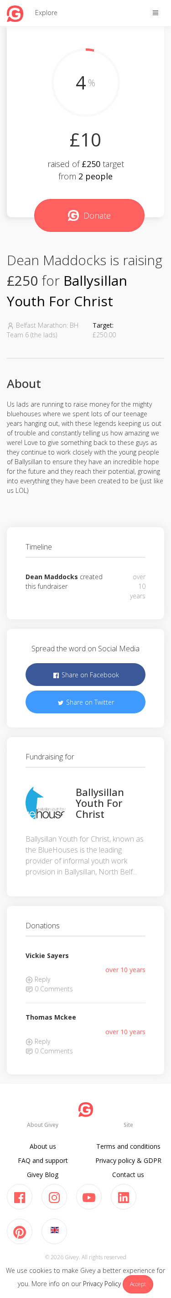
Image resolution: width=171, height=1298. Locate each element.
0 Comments (53, 988)
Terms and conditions (128, 1146)
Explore (46, 12)
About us (43, 1146)
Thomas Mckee (51, 1017)
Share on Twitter (89, 702)
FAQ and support (43, 1160)
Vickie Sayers (47, 955)
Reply (41, 979)
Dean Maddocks (52, 576)
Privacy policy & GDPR (128, 1160)
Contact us (128, 1174)
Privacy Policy (102, 1283)
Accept (138, 1284)
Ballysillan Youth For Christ (100, 803)
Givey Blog (42, 1174)
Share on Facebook (89, 674)
